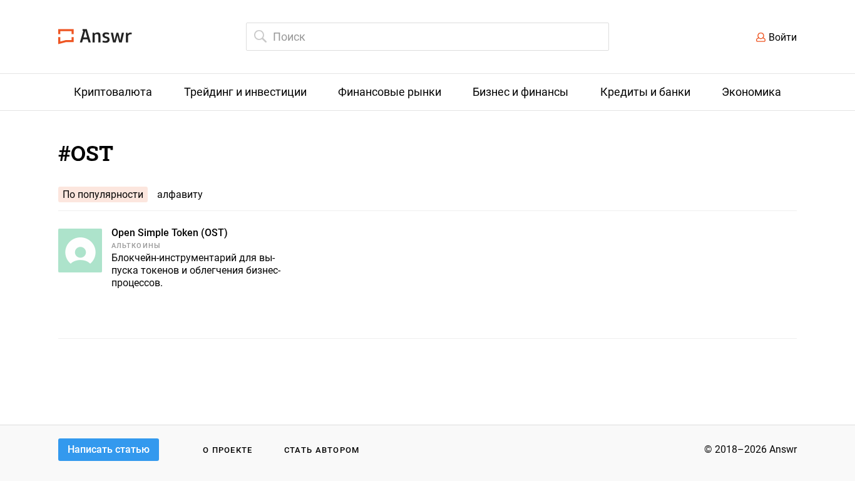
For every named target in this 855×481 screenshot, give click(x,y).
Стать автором (322, 450)
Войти (783, 37)
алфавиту (180, 194)
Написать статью (109, 449)
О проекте (228, 450)
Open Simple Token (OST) (169, 233)
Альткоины (136, 246)
